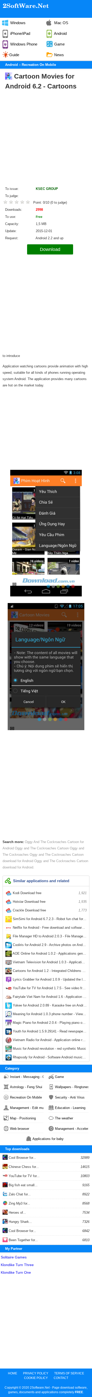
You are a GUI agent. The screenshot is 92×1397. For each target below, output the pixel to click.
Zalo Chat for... (19, 1194)
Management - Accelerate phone (71, 1129)
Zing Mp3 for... (19, 1203)
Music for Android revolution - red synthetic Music (49, 1050)
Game (59, 1077)
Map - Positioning (23, 1118)
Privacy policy (35, 1373)
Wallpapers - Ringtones (71, 1087)
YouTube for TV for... (24, 1176)
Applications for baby (48, 1139)
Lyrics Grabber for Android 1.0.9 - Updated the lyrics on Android (49, 981)
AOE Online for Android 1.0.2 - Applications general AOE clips (49, 955)
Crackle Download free (49, 910)
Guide (14, 55)
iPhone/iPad (19, 33)
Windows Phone (23, 44)
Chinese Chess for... (23, 1167)
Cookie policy (36, 1378)
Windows (17, 23)
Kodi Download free (49, 893)
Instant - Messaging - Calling (26, 1077)
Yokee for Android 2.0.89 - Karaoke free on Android (49, 1006)
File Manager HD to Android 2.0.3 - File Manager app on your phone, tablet (49, 937)
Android (11, 65)
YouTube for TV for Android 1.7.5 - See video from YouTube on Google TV (49, 989)
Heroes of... (17, 1212)
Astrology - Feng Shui (26, 1087)
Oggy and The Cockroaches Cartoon (41, 848)
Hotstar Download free (49, 902)
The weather (64, 1118)
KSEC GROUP (47, 189)
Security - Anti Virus (70, 1097)
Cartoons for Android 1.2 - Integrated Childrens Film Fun (49, 972)
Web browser (19, 1129)
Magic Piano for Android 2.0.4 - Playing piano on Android (49, 1024)
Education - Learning (70, 1108)
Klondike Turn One (16, 1272)
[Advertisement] (46, 139)
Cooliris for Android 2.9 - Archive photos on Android (49, 946)
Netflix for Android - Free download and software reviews (49, 929)
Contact (61, 1378)
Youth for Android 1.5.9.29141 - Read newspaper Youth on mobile (49, 1032)
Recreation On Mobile (26, 1097)
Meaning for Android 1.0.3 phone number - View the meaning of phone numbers (49, 1015)
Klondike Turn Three (17, 1265)
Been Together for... (23, 1240)
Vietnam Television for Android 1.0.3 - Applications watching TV (49, 963)
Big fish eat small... (23, 1185)
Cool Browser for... (22, 1158)
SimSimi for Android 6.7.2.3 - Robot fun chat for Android (49, 920)
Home (12, 1373)
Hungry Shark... (20, 1222)
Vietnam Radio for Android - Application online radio (49, 1041)
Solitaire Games (14, 1257)
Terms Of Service (69, 1373)
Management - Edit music (26, 1108)
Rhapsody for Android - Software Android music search (49, 1058)
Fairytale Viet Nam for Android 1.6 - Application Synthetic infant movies (49, 998)
